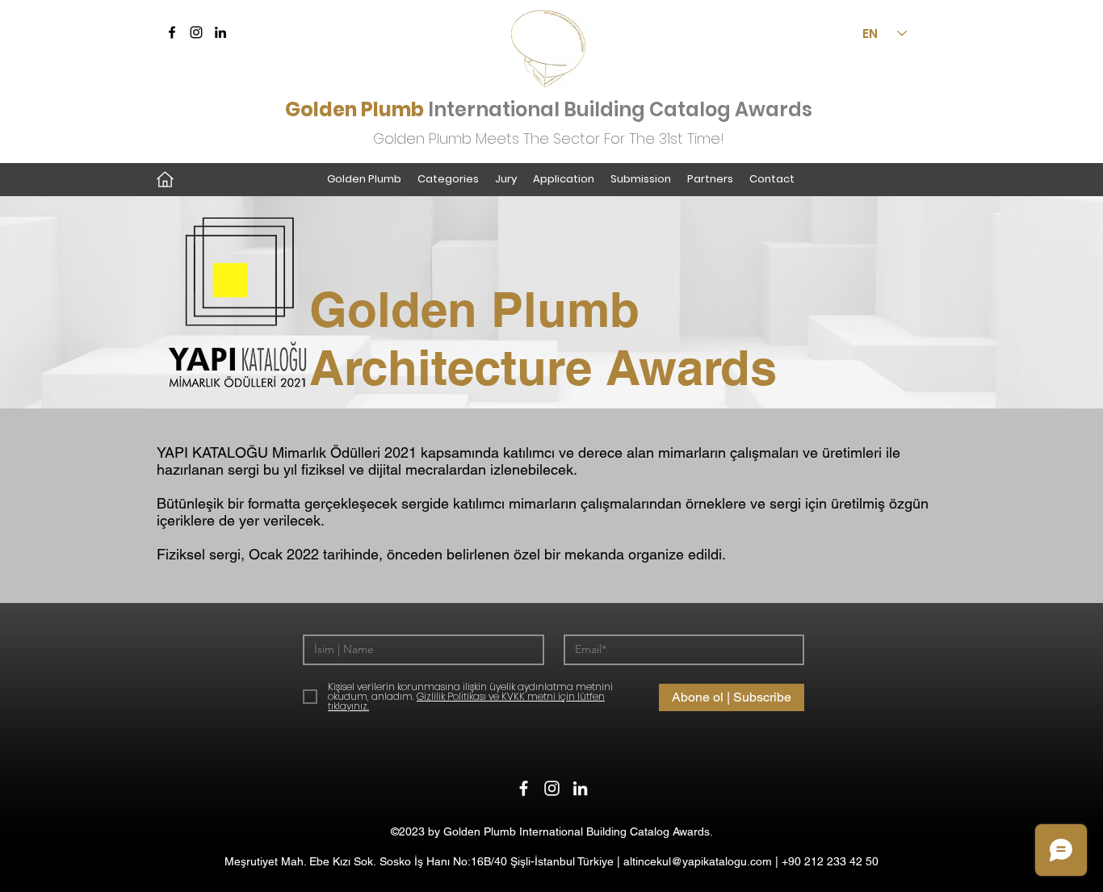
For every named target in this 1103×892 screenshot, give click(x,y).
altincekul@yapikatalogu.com (697, 861)
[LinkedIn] (220, 32)
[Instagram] (196, 32)
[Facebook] (172, 32)
